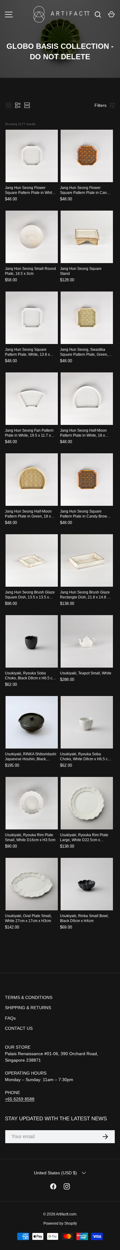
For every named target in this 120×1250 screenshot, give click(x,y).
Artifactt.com (66, 1214)
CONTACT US (19, 1028)
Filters (100, 105)
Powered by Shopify (60, 1223)
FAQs (10, 1018)
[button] (111, 14)
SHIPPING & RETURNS (28, 1007)
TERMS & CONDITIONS (28, 997)
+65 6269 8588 (19, 1099)
